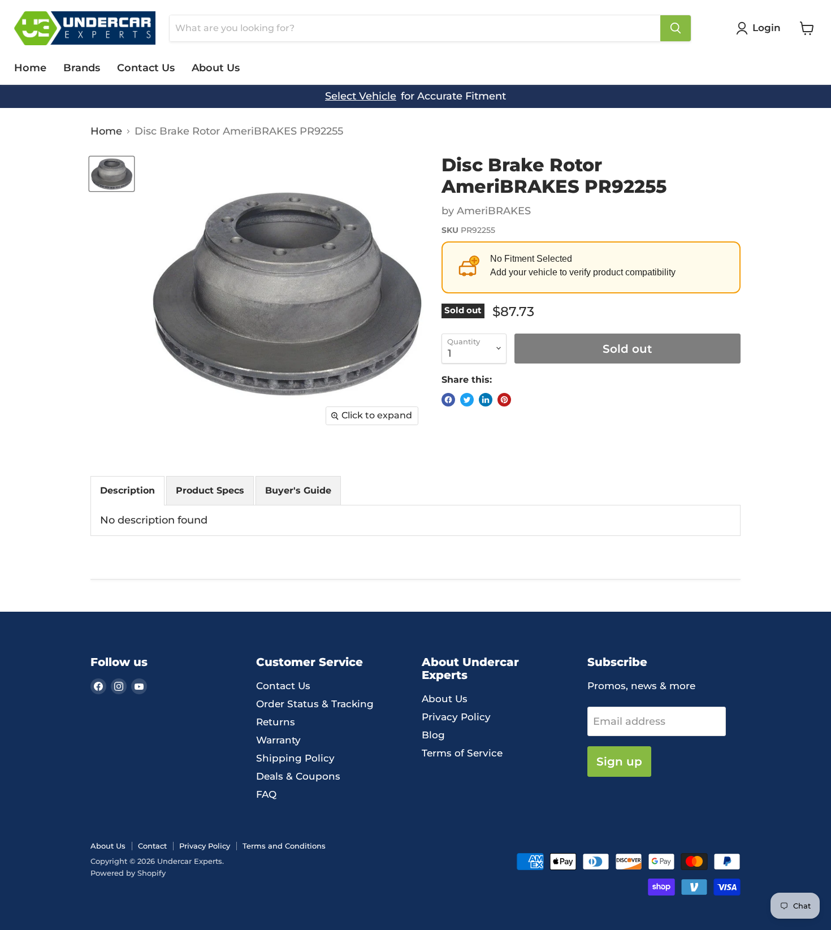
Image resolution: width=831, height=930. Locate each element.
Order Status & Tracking (315, 704)
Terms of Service (462, 753)
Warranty (278, 740)
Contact (152, 845)
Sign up (619, 761)
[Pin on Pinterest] (504, 399)
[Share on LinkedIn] (485, 399)
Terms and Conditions (284, 845)
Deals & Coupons (298, 776)
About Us (216, 68)
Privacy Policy (456, 717)
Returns (275, 722)
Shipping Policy (295, 758)
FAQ (266, 794)
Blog (433, 735)
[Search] (675, 28)
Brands (81, 68)
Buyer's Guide (298, 490)
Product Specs (210, 490)
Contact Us (146, 68)
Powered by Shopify (128, 872)
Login (766, 27)
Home (30, 68)
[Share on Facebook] (448, 399)
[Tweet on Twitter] (467, 399)
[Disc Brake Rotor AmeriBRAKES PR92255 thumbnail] (111, 174)
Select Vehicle (360, 96)
